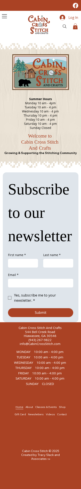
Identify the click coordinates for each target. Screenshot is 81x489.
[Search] (64, 26)
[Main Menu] (4, 16)
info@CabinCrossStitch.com (40, 343)
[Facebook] (75, 5)
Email (13, 275)
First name (17, 255)
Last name (52, 255)
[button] (75, 26)
